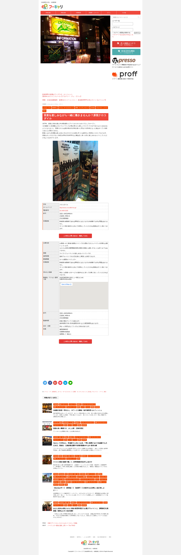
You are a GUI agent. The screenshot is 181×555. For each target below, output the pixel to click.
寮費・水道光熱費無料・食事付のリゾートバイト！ (59, 100)
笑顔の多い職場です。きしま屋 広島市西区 (68, 428)
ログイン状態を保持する (122, 32)
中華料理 (78, 12)
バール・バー (47, 391)
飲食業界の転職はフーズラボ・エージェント (57, 94)
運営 (110, 537)
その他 (124, 12)
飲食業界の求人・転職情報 (90, 548)
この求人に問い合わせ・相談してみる (75, 236)
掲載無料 (72, 537)
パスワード (116, 27)
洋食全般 (48, 12)
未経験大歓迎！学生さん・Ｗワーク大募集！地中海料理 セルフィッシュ (77, 410)
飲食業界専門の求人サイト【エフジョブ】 (92, 100)
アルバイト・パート (97, 391)
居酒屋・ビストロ (94, 12)
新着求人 (54, 391)
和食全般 (63, 12)
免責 (94, 537)
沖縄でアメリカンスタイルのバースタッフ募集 (62, 523)
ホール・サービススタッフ (65, 391)
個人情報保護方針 (102, 537)
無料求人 (79, 537)
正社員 (89, 391)
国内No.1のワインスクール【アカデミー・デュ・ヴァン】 (62, 96)
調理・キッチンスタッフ (80, 391)
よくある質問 (87, 537)
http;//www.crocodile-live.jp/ (68, 207)
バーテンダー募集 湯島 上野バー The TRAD (61, 525)
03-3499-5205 (64, 210)
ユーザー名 (116, 21)
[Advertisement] (75, 78)
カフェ (109, 12)
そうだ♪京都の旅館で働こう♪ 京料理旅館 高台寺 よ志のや (72, 462)
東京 (105, 391)
